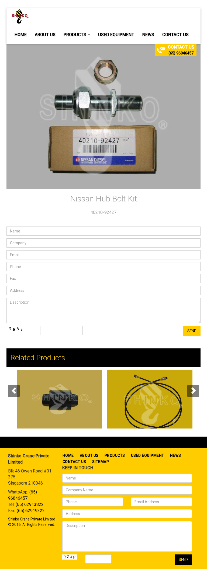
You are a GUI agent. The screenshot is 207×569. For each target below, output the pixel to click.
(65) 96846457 (181, 53)
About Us (45, 34)
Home (21, 34)
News (148, 34)
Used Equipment (116, 34)
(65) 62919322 (31, 510)
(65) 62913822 (30, 504)
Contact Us (175, 34)
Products (75, 34)
